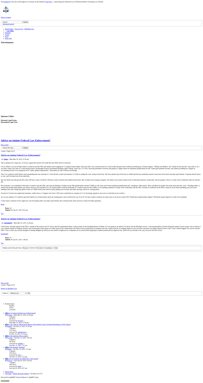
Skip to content (6, 17)
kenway (9, 360)
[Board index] (15, 14)
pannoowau (22, 332)
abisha (9, 349)
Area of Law (19, 29)
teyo (19, 355)
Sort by (33, 248)
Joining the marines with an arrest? (16, 336)
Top (2, 214)
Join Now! (48, 2)
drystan (9, 315)
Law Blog (10, 31)
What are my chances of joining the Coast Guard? (21, 359)
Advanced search (8, 24)
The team (8, 374)
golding (20, 343)
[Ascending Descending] (51, 248)
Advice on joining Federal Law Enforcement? (25, 140)
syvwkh (9, 338)
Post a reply (5, 145)
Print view (8, 38)
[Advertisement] (9, 77)
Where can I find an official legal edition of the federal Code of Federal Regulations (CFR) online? (38, 324)
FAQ (6, 36)
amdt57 (9, 326)
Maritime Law (29, 29)
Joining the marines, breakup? (15, 347)
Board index (9, 29)
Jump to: (5, 293)
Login (7, 35)
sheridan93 (8, 223)
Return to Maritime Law (9, 288)
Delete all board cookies (21, 374)
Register (8, 33)
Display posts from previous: (12, 248)
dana (19, 366)
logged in (7, 2)
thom (6, 159)
